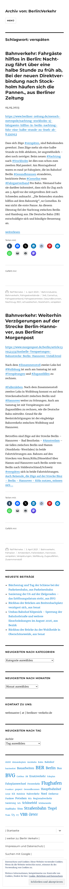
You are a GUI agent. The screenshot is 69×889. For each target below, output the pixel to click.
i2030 (7, 794)
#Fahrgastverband (17, 183)
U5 (13, 815)
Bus (59, 768)
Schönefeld (29, 803)
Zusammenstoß (13, 559)
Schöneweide (45, 803)
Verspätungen (24, 556)
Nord (44, 793)
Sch (19, 803)
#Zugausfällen (40, 373)
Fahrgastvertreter (33, 298)
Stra (20, 808)
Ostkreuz (53, 793)
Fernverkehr (33, 784)
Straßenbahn (35, 808)
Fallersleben (37, 552)
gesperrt (18, 789)
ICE (13, 794)
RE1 (30, 798)
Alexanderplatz (19, 762)
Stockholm (44, 302)
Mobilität (21, 794)
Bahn (40, 762)
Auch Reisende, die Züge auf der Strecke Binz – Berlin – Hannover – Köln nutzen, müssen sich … (33, 481)
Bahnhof (49, 762)
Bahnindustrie (49, 292)
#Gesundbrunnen (25, 174)
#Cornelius (33, 178)
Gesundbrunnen (52, 298)
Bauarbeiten (25, 768)
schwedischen (29, 302)
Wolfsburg (38, 556)
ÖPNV (33, 815)
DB (27, 776)
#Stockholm (20, 160)
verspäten (56, 302)
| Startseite (12, 830)
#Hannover (12, 400)
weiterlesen (12, 232)
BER (40, 767)
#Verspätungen (15, 373)
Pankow (9, 798)
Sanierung (10, 803)
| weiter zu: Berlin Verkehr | (22, 838)
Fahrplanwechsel (15, 783)
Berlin (51, 768)
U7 (17, 815)
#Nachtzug (54, 156)
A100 (8, 762)
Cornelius (52, 295)
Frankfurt (9, 789)
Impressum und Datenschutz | (25, 846)
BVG (10, 775)
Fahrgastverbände (29, 295)
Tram (7, 815)
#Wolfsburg (12, 369)
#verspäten (32, 143)
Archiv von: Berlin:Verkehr (30, 11)
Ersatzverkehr (37, 776)
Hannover (50, 552)
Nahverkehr (32, 793)
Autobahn (32, 762)
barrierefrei (10, 768)
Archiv (9, 739)
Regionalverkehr (42, 798)
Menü (10, 20)
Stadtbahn (10, 808)
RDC (19, 302)
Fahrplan (10, 552)
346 (44, 295)
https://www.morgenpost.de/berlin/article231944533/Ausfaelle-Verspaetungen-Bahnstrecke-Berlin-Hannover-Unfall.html (34, 351)
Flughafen (51, 783)
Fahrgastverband (14, 298)
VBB (23, 814)
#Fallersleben (14, 387)
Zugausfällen (51, 556)
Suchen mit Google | (18, 853)
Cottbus (20, 776)
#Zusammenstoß (30, 364)
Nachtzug (10, 302)
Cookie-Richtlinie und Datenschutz (46, 876)
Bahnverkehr (12, 295)
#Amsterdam (51, 440)
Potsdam (21, 798)
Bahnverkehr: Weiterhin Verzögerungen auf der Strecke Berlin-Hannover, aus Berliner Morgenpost (33, 326)
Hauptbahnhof (51, 789)
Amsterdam (24, 552)
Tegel (52, 808)
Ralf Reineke (16, 292)
